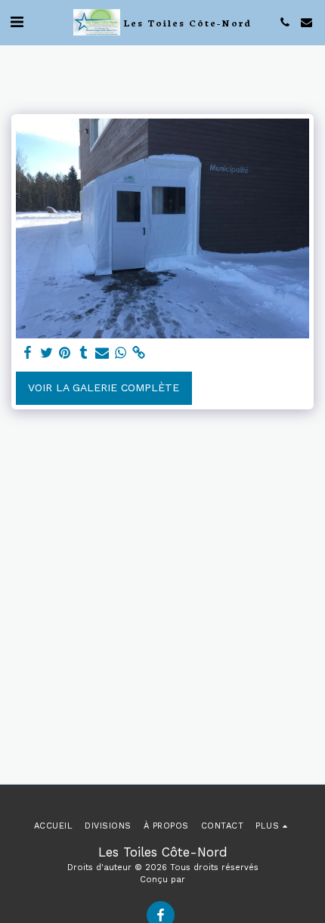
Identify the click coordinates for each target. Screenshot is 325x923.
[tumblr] (84, 353)
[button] (16, 22)
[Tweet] (47, 353)
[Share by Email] (102, 353)
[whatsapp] (121, 353)
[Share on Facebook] (28, 353)
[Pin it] (65, 353)
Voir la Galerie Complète (103, 387)
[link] (139, 353)
